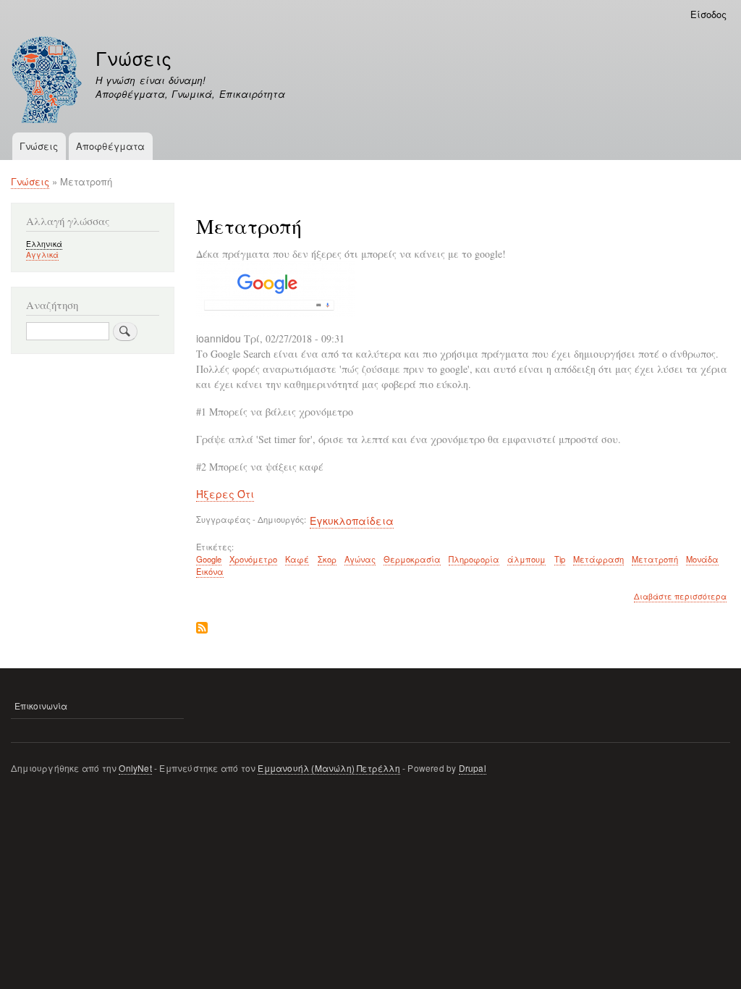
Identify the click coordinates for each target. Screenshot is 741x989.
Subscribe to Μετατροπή (202, 629)
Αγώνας (360, 559)
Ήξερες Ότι (225, 494)
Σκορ (327, 559)
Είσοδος (708, 14)
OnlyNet (135, 768)
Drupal (472, 768)
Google (208, 559)
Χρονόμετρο (253, 559)
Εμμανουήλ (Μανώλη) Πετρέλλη (328, 768)
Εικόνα (210, 571)
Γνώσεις (134, 58)
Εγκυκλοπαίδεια (352, 520)
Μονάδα (702, 559)
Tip (559, 559)
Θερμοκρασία (412, 559)
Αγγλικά (42, 254)
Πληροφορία (474, 559)
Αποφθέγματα (110, 146)
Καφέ (297, 559)
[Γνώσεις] (46, 81)
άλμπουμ (526, 559)
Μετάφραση (598, 559)
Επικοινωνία (40, 705)
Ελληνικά (44, 243)
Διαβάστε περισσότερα (680, 596)
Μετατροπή (655, 559)
